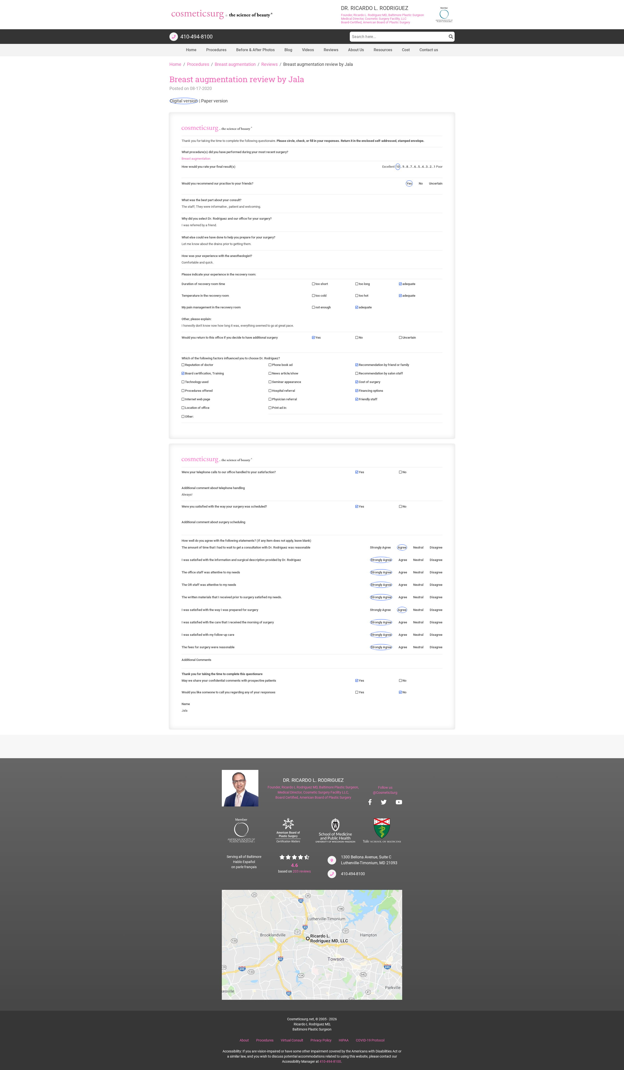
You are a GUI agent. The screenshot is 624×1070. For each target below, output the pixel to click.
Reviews (269, 64)
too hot (363, 295)
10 (398, 166)
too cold (320, 295)
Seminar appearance (286, 382)
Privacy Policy (321, 1040)
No (421, 183)
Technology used (196, 382)
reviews (302, 871)
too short (321, 284)
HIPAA (344, 1040)
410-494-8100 (353, 874)
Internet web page (197, 399)
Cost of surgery (369, 382)
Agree (402, 547)
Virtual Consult (292, 1040)
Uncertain (435, 183)
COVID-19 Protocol (370, 1040)
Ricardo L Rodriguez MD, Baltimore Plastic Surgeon (320, 787)
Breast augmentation (235, 64)
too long (364, 284)
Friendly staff (367, 399)
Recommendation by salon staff (380, 373)
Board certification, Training (204, 373)
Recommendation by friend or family (383, 365)
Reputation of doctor (198, 365)
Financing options (370, 391)
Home (175, 64)
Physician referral (284, 399)
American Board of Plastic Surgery (325, 797)
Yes (409, 183)
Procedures (198, 64)
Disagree (436, 547)
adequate (408, 284)
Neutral (418, 547)
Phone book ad (281, 365)
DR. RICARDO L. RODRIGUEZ (313, 780)
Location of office (196, 408)
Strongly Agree (380, 547)
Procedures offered (198, 391)
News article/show (284, 373)
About (244, 1040)
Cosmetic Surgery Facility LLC (325, 792)
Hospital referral (283, 391)
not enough (323, 307)
